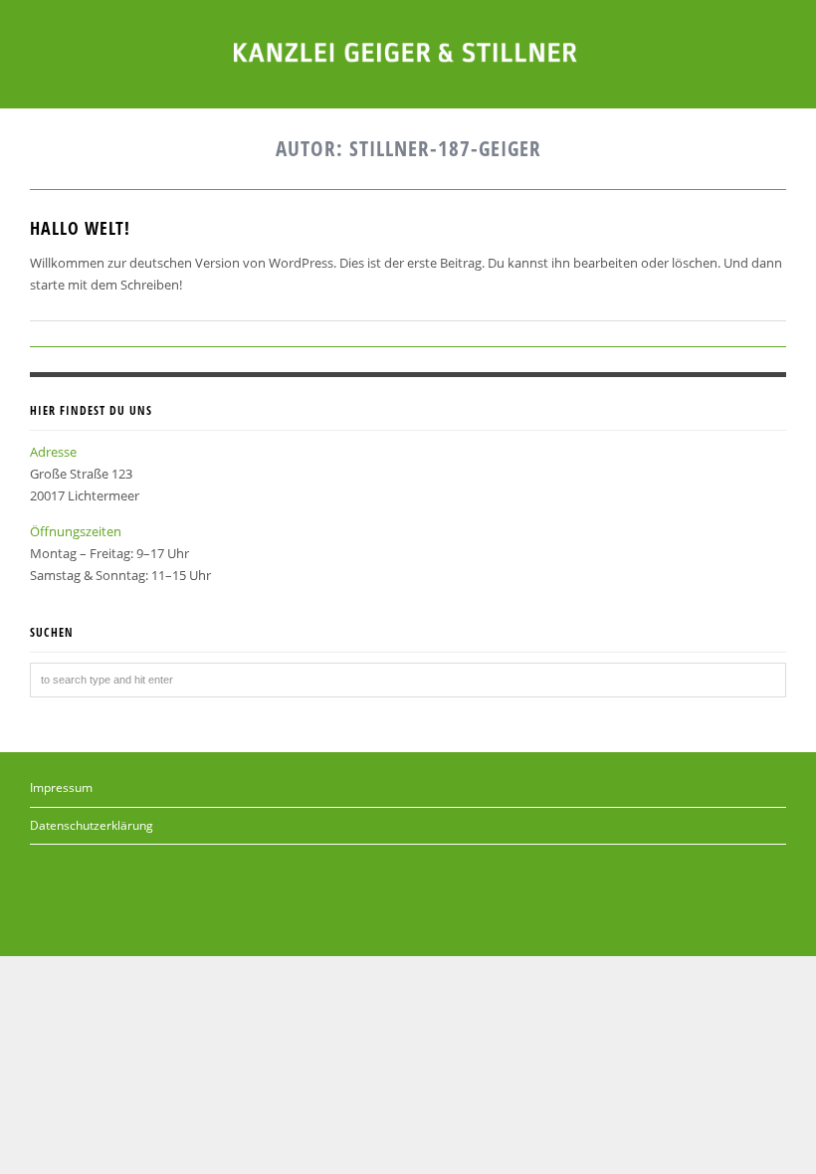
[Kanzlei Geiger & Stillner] (408, 50)
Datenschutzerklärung (91, 825)
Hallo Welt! (80, 228)
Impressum (61, 787)
